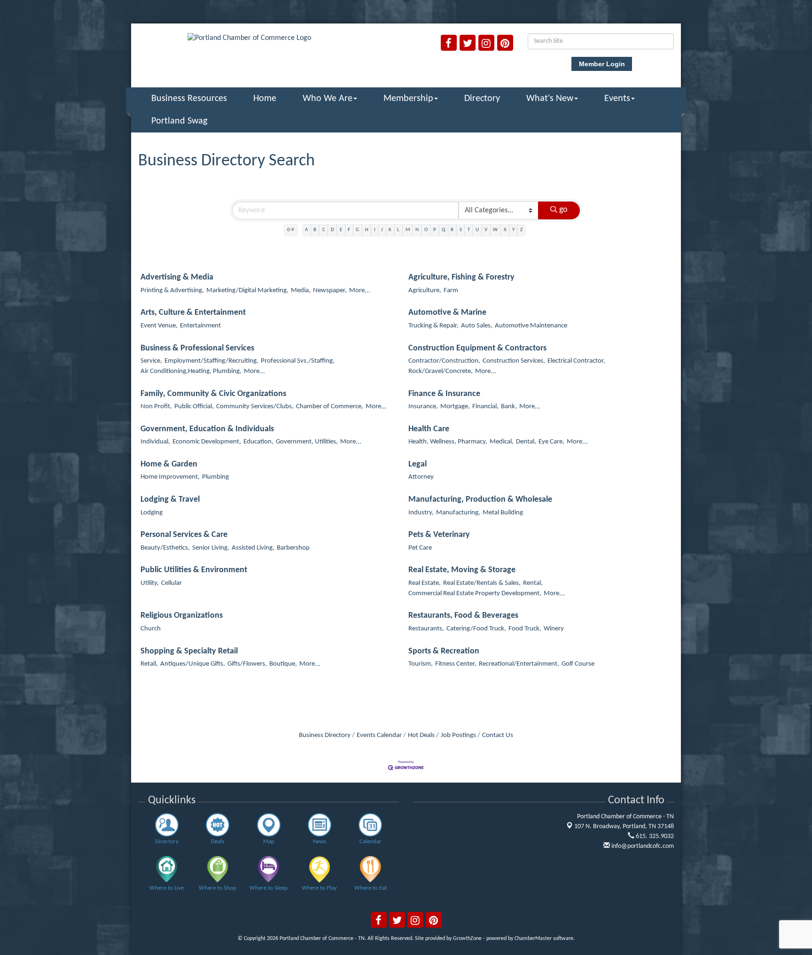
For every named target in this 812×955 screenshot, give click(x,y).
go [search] (563, 209)
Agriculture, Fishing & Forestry (461, 277)
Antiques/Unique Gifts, (192, 664)
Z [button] (521, 230)
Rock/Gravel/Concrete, (440, 371)
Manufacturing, (458, 512)
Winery (554, 628)
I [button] (374, 230)
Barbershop (293, 547)
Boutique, (283, 664)
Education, (258, 441)
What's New (549, 98)
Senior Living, (210, 547)
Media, (301, 290)
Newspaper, (330, 290)
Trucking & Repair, (433, 325)
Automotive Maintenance (531, 325)
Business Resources (189, 98)
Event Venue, (159, 325)
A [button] (306, 230)
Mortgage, (455, 406)
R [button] (452, 230)
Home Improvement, (170, 477)
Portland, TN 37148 (624, 826)
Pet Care (420, 547)
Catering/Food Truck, (476, 628)
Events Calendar (379, 735)
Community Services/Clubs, (255, 406)
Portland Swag (179, 121)
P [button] (434, 230)
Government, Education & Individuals (207, 429)
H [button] (366, 230)
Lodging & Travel (170, 499)
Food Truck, (524, 628)
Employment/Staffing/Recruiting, (211, 361)
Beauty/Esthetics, (165, 547)
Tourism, (420, 664)
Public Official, (194, 406)
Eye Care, (551, 441)
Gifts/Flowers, (247, 664)
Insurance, (423, 406)
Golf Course (578, 664)
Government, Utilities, (307, 441)
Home (264, 98)
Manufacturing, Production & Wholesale (480, 499)
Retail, (149, 664)
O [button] (426, 230)
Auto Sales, (476, 325)
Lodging (152, 512)
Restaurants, (426, 628)
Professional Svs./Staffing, (298, 361)
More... (359, 290)
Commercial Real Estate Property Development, (474, 593)
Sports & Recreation (443, 651)
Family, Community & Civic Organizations (213, 393)
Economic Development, (206, 441)
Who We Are (327, 98)
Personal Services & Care (184, 534)
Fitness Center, (455, 664)
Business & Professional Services (197, 348)
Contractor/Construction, (444, 361)
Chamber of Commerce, (329, 406)
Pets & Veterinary (439, 534)
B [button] (314, 230)
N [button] (417, 230)
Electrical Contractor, (576, 361)
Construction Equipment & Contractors (477, 348)
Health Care (428, 429)
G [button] (357, 230)
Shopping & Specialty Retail (189, 651)
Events (617, 98)
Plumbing (215, 477)
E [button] (341, 230)
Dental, (526, 441)
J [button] (382, 230)
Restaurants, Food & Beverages (463, 615)
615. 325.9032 (654, 836)
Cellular (171, 583)
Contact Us (497, 735)
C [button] (323, 230)
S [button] (461, 230)
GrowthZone (467, 938)
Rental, (533, 583)
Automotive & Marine (447, 312)
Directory (482, 98)
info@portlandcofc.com (642, 846)
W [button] (495, 230)
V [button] (485, 230)
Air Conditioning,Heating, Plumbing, (191, 371)
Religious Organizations (182, 615)
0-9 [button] (290, 230)
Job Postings (458, 735)
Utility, (150, 583)
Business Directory (325, 735)
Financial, (485, 406)
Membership (408, 98)
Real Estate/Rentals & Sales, (482, 583)
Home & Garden (169, 464)
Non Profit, (156, 406)
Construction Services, (514, 361)
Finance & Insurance (444, 393)
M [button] (408, 230)
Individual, (155, 441)
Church (151, 628)
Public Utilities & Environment (194, 570)
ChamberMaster (533, 938)
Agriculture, (424, 290)
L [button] (398, 230)
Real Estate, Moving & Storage (461, 570)
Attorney (421, 477)
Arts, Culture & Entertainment (193, 312)
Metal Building (503, 512)
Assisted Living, (253, 547)
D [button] (332, 230)
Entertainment (200, 325)
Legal (417, 464)
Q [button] (443, 230)
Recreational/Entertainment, (519, 664)
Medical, (502, 441)
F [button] (349, 230)
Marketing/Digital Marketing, (247, 290)
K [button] (390, 230)
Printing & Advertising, (172, 290)
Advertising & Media (177, 277)
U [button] (477, 230)
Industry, (421, 512)
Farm (451, 290)
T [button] (469, 230)
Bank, (509, 406)
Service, (151, 361)
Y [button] (513, 230)
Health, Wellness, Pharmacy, (447, 441)
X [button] (505, 230)
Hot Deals (421, 735)
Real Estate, (424, 583)
